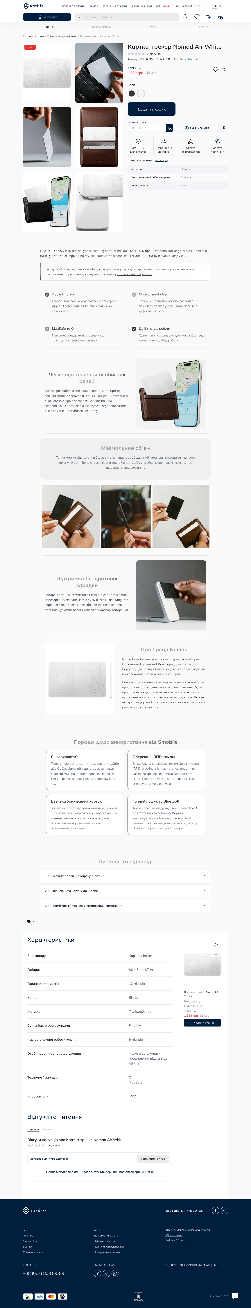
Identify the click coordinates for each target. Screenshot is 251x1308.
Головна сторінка (33, 36)
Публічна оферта (104, 1241)
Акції (166, 6)
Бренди (27, 1246)
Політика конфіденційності (110, 1246)
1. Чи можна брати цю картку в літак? (74, 876)
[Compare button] (224, 69)
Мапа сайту (30, 1241)
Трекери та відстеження (62, 36)
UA (214, 6)
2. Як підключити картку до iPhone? (72, 891)
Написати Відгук (153, 1159)
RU (220, 6)
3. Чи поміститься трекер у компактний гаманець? (83, 906)
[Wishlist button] (215, 69)
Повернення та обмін (114, 6)
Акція (34, 921)
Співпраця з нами (141, 6)
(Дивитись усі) (160, 160)
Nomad (193, 59)
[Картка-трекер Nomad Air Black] (132, 93)
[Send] (169, 128)
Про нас (92, 6)
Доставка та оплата (72, 6)
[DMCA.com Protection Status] (138, 1296)
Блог (157, 6)
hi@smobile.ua (173, 1235)
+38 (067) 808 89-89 (43, 1273)
